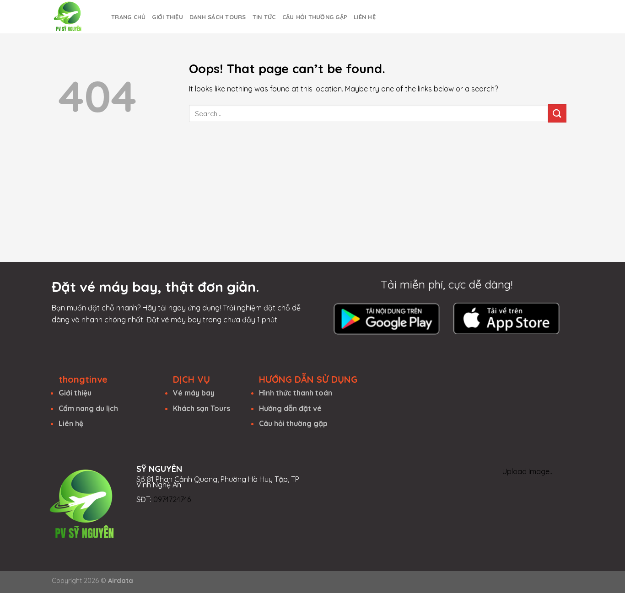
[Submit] (557, 113)
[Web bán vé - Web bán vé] (74, 16)
